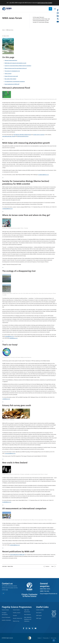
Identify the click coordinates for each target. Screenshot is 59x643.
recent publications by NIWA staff (17, 554)
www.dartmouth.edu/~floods (8, 136)
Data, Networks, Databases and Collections (27, 619)
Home (3, 30)
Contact (39, 638)
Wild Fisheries (27, 614)
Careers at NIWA (40, 610)
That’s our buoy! (8, 73)
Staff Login (38, 618)
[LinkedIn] (57, 16)
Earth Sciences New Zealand (44, 2)
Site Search (38, 612)
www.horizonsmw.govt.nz (22, 136)
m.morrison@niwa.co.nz (10, 453)
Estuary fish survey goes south (11, 76)
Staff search (39, 615)
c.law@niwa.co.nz (6, 399)
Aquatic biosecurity (17, 618)
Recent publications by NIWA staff (12, 84)
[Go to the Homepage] (7, 9)
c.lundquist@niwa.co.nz (7, 208)
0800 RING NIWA (45, 589)
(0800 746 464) (44, 591)
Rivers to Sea (16, 621)
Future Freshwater (6, 617)
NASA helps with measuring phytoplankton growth (15, 63)
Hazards (15, 615)
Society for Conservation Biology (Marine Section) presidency (18, 65)
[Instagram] (57, 13)
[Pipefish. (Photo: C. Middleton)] (29, 414)
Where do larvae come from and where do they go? (16, 68)
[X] (57, 19)
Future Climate (5, 610)
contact (3, 589)
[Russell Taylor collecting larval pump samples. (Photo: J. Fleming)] (29, 222)
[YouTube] (57, 21)
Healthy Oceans (16, 612)
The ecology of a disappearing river (12, 71)
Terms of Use (53, 638)
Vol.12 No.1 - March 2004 (7, 566)
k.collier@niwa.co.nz (6, 502)
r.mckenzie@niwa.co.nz (15, 545)
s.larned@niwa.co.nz (9, 336)
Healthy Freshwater (6, 620)
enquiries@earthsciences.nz (48, 593)
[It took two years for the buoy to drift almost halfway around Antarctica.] (29, 352)
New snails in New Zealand (10, 78)
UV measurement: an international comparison (15, 81)
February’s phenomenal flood (11, 60)
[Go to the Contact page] (3, 593)
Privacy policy (46, 638)
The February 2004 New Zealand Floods (22, 134)
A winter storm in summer (38, 134)
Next (53, 566)
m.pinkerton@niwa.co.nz (43, 174)
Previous (47, 566)
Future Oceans (16, 610)
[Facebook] (57, 10)
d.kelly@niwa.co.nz (13, 338)
